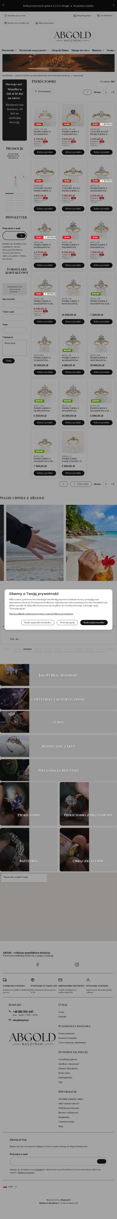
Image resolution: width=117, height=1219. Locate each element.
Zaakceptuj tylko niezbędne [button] (37, 622)
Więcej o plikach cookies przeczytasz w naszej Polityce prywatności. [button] (41, 613)
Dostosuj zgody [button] (67, 622)
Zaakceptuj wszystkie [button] (94, 622)
